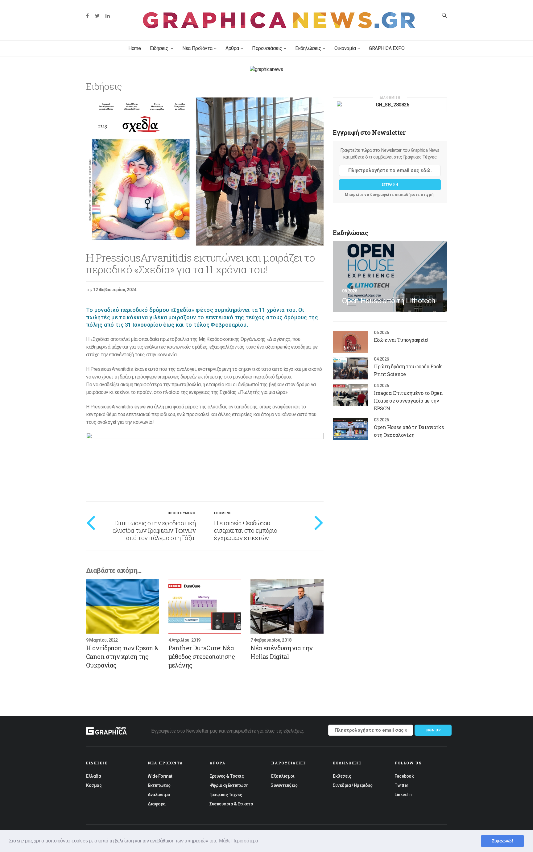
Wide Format (160, 776)
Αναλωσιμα (159, 794)
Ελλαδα (93, 776)
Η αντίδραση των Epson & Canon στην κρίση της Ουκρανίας (122, 656)
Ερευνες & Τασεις (226, 776)
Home (134, 48)
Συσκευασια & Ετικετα (231, 803)
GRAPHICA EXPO (387, 48)
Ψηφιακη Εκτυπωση (228, 785)
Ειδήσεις (159, 48)
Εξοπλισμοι (282, 776)
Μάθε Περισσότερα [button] (238, 840)
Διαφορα (157, 803)
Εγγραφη (390, 185)
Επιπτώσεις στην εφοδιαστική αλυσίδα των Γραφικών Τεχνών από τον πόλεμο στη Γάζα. (154, 530)
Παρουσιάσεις (267, 48)
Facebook (404, 776)
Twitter (401, 785)
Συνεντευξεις (284, 785)
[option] (205, 171)
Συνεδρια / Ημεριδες (353, 785)
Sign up (433, 730)
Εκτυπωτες (159, 785)
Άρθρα (232, 48)
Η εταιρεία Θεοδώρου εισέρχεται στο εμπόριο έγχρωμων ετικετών (245, 530)
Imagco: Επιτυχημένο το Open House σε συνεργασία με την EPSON (408, 401)
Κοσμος (93, 785)
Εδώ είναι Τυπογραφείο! (401, 340)
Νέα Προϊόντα (197, 48)
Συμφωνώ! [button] (502, 840)
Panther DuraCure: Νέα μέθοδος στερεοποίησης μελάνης (201, 656)
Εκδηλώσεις (308, 48)
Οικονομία (345, 48)
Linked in (403, 794)
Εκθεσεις (342, 776)
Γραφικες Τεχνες (225, 794)
